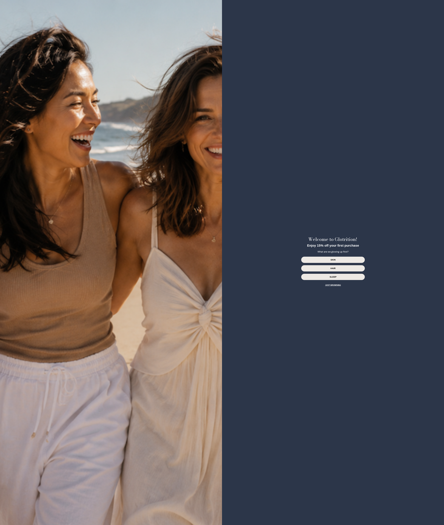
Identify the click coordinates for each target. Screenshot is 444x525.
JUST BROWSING (333, 285)
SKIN (333, 260)
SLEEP (333, 277)
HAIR (333, 268)
